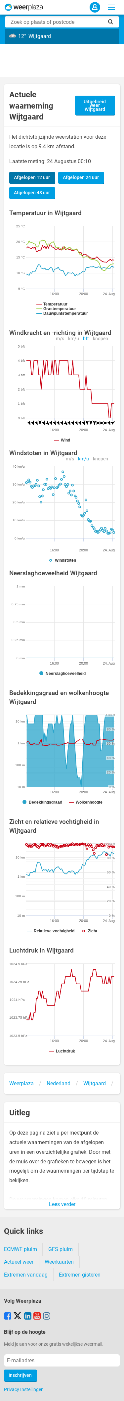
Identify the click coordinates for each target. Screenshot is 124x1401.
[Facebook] (7, 1317)
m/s (60, 339)
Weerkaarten (59, 1262)
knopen (100, 339)
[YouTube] (37, 1317)
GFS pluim (60, 1249)
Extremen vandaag (26, 1275)
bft (86, 339)
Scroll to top (113, 1390)
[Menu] (111, 7)
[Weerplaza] (24, 7)
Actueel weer (18, 1262)
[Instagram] (46, 1317)
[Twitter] (17, 1317)
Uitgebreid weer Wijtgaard (95, 105)
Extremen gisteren (80, 1275)
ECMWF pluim (20, 1249)
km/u (73, 339)
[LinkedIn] (27, 1317)
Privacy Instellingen (24, 1389)
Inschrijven (20, 1375)
